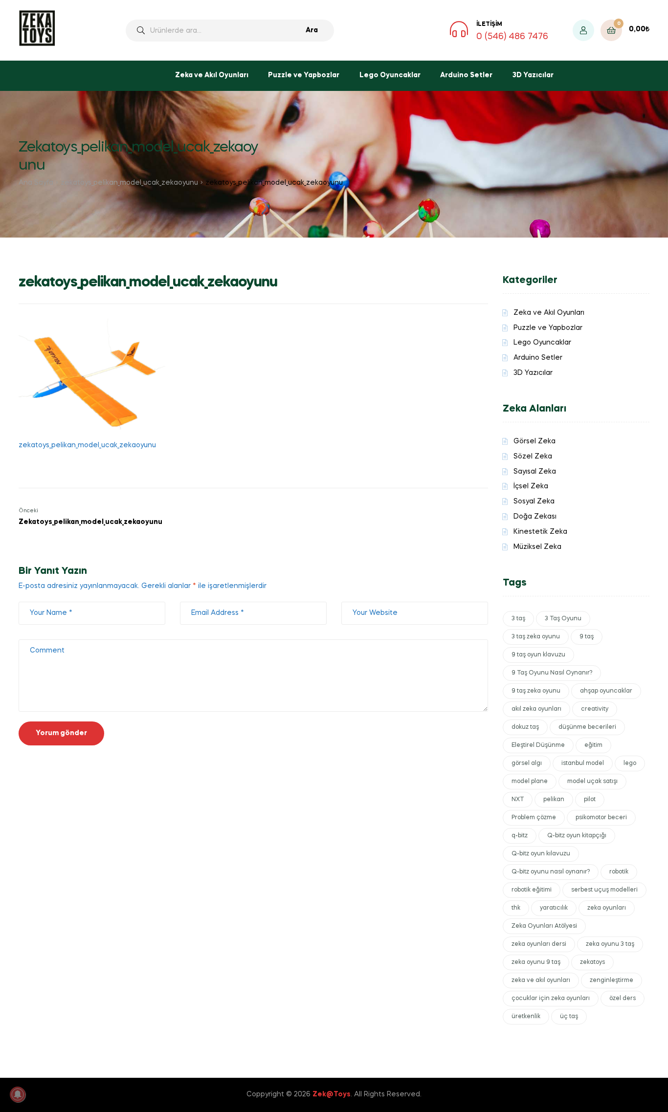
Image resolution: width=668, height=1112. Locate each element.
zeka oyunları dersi (539, 944)
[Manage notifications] (17, 1094)
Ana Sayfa (36, 182)
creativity (594, 709)
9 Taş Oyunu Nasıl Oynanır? (552, 673)
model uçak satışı (592, 782)
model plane (530, 782)
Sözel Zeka (532, 456)
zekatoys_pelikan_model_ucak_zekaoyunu (129, 182)
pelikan (553, 800)
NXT (518, 800)
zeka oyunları (606, 908)
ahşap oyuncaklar (606, 691)
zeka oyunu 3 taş (610, 944)
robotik (618, 872)
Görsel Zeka (534, 441)
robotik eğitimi (532, 890)
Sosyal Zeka (534, 501)
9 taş (586, 637)
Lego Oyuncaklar (390, 75)
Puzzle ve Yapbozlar (303, 75)
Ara (312, 30)
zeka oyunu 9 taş (536, 962)
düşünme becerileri (587, 727)
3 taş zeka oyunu (536, 637)
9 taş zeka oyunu (536, 691)
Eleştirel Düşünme (538, 745)
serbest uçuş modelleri (604, 890)
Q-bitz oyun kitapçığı (576, 836)
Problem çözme (534, 818)
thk (516, 908)
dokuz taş (525, 727)
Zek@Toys (331, 1094)
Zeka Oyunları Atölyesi (544, 926)
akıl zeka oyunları (536, 709)
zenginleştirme (611, 980)
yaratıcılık (554, 908)
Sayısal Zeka (534, 471)
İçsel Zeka (530, 486)
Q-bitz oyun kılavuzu (541, 854)
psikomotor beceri (601, 818)
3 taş (518, 619)
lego (629, 763)
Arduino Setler (466, 75)
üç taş (569, 1017)
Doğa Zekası (535, 516)
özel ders (622, 999)
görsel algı (527, 763)
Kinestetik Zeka (540, 531)
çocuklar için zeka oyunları (551, 999)
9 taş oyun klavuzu (538, 655)
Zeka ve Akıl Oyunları (211, 75)
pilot (590, 800)
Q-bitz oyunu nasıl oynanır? (551, 872)
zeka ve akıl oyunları (541, 980)
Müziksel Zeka (537, 547)
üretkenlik (526, 1017)
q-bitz (520, 836)
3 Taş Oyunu (563, 619)
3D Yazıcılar (533, 75)
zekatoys (592, 962)
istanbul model (582, 763)
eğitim (593, 745)
